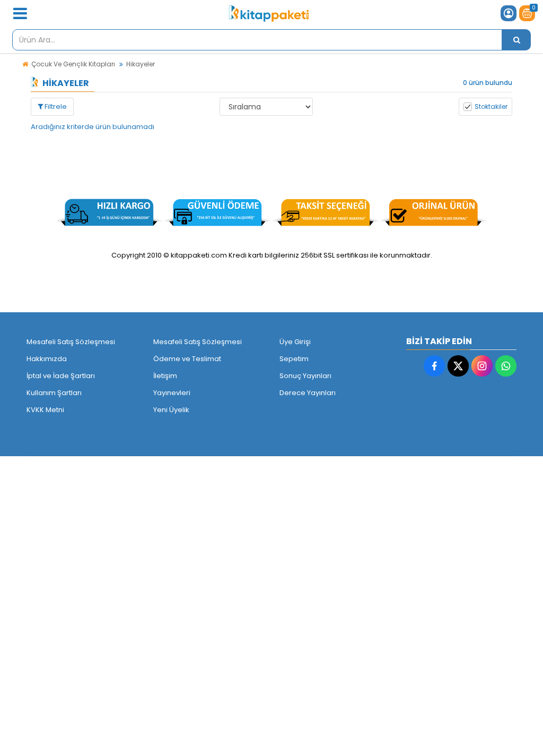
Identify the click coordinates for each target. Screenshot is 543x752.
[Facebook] (434, 366)
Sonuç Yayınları (305, 376)
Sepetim (294, 359)
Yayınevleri (171, 393)
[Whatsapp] (505, 366)
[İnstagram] (482, 366)
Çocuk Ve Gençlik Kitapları (73, 64)
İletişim (165, 376)
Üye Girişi (295, 342)
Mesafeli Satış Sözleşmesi (71, 342)
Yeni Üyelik (171, 410)
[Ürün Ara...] (516, 39)
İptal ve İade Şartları (61, 376)
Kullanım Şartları (54, 393)
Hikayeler (140, 64)
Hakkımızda (47, 359)
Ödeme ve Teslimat (187, 359)
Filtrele (55, 106)
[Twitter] (458, 366)
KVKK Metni (45, 410)
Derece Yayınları (307, 393)
